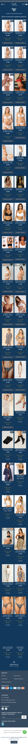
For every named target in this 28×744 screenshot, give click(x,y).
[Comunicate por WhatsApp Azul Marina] (24, 732)
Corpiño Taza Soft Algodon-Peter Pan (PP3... (8, 223)
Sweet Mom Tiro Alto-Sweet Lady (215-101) (7, 546)
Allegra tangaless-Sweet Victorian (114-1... (20, 616)
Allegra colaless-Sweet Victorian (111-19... (8, 380)
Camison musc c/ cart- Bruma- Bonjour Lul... (20, 647)
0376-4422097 (6, 700)
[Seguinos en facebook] (6, 711)
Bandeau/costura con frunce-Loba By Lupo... (8, 250)
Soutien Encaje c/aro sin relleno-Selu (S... (8, 92)
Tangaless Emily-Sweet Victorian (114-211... (20, 60)
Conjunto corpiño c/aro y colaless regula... (20, 92)
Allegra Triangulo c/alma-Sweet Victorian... (20, 347)
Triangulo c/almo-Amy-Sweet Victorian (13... (8, 131)
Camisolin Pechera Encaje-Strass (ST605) (20, 551)
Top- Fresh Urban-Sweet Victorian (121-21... (8, 508)
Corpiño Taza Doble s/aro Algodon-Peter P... (20, 222)
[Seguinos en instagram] (3, 711)
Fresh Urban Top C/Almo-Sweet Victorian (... (20, 476)
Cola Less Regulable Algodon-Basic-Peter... (20, 515)
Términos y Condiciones (6, 682)
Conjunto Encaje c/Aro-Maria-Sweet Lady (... (7, 189)
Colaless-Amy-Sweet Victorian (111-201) (8, 162)
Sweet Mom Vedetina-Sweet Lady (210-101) (20, 282)
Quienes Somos (17, 675)
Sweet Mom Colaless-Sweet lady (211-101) (8, 281)
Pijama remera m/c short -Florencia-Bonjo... (7, 417)
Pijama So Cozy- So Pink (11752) (7, 482)
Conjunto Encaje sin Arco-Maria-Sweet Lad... (20, 189)
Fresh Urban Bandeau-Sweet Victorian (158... (20, 158)
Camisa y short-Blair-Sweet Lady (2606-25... (8, 647)
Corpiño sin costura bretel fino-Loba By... (20, 249)
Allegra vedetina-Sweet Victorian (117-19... (8, 616)
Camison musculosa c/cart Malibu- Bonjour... (20, 380)
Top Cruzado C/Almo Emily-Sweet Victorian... (8, 33)
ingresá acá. (22, 735)
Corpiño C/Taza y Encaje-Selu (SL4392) (20, 314)
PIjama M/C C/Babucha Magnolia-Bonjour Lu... (7, 584)
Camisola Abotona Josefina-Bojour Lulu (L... (8, 347)
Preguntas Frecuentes (18, 678)
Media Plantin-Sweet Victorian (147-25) (8, 450)
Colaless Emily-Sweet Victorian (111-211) (8, 60)
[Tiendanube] (14, 731)
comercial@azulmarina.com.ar (9, 703)
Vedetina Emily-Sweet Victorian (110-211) (20, 33)
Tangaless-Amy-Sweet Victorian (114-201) (20, 128)
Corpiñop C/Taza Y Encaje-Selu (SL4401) (8, 314)
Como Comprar (4, 678)
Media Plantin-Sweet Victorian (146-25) (20, 412)
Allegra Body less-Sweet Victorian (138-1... (20, 583)
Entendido (14, 742)
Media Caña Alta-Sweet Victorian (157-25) (20, 450)
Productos (3, 675)
